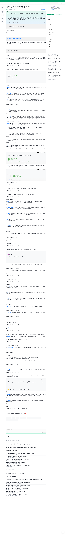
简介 (49, 22)
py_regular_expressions (11, 360)
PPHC (8, 357)
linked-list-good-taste (10, 57)
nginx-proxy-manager (10, 207)
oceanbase (8, 123)
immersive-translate (10, 347)
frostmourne (9, 192)
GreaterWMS (9, 264)
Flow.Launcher (9, 93)
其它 (50, 41)
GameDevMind (9, 343)
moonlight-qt (9, 116)
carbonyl (8, 286)
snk (7, 219)
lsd (7, 292)
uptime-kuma (9, 225)
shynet (8, 278)
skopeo (8, 148)
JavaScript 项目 (51, 32)
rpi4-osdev (8, 61)
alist (8, 133)
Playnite (8, 99)
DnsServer (8, 87)
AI (49, 44)
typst (8, 298)
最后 (49, 46)
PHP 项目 (50, 34)
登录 (59, 3)
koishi (8, 201)
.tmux (8, 321)
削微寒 (52, 6)
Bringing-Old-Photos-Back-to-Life (12, 369)
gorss (8, 139)
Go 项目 (50, 29)
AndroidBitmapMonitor (10, 186)
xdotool (8, 68)
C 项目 (50, 24)
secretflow (9, 270)
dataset (8, 247)
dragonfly (8, 109)
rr (7, 127)
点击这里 (20, 408)
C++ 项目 (50, 27)
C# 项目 (50, 25)
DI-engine (8, 394)
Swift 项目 (50, 39)
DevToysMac (9, 306)
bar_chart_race (9, 241)
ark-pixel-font (9, 327)
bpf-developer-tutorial (10, 333)
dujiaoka (8, 233)
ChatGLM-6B (9, 375)
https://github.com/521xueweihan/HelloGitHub (14, 38)
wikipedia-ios (9, 312)
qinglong (8, 213)
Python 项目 (51, 36)
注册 (62, 3)
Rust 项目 (50, 37)
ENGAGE (8, 336)
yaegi (8, 165)
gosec (8, 145)
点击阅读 (19, 410)
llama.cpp (8, 400)
